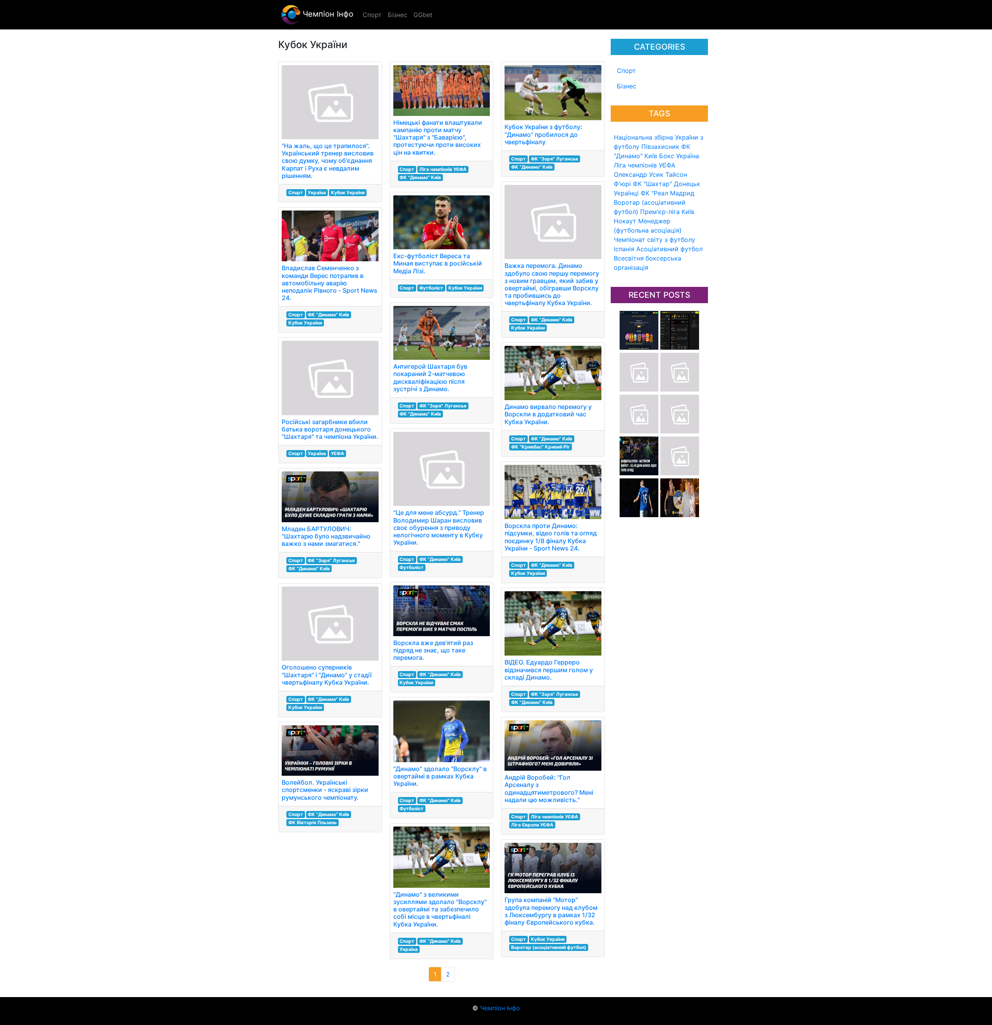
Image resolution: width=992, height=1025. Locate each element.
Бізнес (626, 86)
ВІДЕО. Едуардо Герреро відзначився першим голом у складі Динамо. (549, 669)
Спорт (626, 70)
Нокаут (625, 221)
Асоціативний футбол (669, 249)
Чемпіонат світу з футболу (654, 239)
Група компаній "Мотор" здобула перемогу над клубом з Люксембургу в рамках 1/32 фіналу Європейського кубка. (551, 911)
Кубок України (348, 192)
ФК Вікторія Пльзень (312, 822)
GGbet (422, 15)
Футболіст (431, 288)
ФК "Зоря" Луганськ (331, 560)
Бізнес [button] (397, 15)
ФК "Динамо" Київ (328, 315)
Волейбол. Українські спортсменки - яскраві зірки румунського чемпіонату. (325, 789)
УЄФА (337, 453)
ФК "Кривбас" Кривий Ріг (540, 447)
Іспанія (624, 249)
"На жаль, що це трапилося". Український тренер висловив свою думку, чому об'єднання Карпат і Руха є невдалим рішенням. (328, 160)
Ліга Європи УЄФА (532, 825)
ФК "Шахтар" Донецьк (666, 184)
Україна (687, 156)
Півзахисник (660, 146)
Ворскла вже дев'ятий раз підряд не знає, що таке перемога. (433, 650)
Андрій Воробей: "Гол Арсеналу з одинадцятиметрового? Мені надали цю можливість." (549, 788)
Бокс (666, 156)
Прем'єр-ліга (660, 212)
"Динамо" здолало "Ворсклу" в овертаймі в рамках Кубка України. (440, 776)
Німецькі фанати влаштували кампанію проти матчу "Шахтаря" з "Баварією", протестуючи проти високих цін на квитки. (437, 137)
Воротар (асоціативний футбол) (548, 947)
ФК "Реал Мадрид (667, 193)
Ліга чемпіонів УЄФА (644, 165)
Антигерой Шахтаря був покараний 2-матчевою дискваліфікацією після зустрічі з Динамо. (430, 377)
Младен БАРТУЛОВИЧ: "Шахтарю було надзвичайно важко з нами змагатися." (326, 536)
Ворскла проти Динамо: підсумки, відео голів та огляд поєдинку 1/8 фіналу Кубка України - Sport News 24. (551, 537)
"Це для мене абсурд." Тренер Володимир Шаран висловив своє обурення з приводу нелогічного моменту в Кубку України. (438, 527)
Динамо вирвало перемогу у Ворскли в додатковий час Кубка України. (548, 414)
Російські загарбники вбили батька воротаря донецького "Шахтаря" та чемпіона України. (330, 429)
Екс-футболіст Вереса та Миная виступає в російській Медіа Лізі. (437, 263)
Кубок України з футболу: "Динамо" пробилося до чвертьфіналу (543, 134)
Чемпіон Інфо (326, 14)
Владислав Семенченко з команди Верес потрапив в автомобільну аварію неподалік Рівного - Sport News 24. (329, 283)
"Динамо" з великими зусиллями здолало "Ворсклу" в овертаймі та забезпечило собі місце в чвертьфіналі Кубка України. (440, 909)
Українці (626, 193)
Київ (688, 212)
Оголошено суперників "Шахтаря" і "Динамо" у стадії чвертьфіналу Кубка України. (327, 674)
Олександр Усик (638, 174)
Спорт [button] (372, 15)
